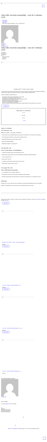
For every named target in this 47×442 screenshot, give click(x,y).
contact (7, 200)
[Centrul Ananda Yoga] (23, 417)
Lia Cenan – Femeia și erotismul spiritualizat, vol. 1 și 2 (12, 328)
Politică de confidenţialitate (13, 428)
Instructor (3, 42)
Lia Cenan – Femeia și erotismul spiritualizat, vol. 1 (11, 371)
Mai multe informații (5, 410)
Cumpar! (24, 120)
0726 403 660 (38, 199)
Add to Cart (6, 203)
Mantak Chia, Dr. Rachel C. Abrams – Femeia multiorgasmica (13, 242)
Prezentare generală (5, 56)
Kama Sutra (6, 46)
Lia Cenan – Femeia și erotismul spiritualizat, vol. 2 (11, 285)
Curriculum (4, 57)
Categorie (3, 45)
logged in (7, 403)
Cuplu (2, 46)
